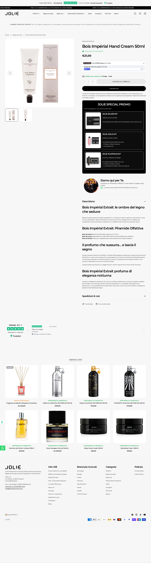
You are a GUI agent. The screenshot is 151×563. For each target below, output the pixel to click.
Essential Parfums (88, 41)
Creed (79, 477)
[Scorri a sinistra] (10, 73)
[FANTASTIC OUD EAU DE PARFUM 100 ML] (129, 381)
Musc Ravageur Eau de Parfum (57, 448)
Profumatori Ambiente (113, 481)
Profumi (108, 471)
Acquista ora (114, 88)
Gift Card (109, 491)
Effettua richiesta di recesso (57, 474)
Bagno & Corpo (17, 35)
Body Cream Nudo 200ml (93, 448)
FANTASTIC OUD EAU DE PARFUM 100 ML (129, 403)
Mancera (80, 481)
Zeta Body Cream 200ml (129, 448)
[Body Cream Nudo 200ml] (93, 426)
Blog (49, 504)
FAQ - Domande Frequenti (57, 481)
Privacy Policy (139, 471)
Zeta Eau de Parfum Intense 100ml (21, 448)
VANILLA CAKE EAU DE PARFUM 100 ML (57, 403)
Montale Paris (81, 484)
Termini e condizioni (55, 494)
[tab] (75, 359)
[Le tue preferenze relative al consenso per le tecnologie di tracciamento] (2, 422)
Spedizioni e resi (53, 497)
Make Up (109, 477)
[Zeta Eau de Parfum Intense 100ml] (21, 426)
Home (7, 35)
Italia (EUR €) (12, 514)
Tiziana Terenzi (82, 494)
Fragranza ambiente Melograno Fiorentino (21, 403)
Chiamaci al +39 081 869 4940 (15, 486)
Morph (79, 487)
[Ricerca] (135, 14)
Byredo (79, 474)
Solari (108, 484)
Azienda (51, 491)
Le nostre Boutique (54, 484)
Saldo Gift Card (53, 477)
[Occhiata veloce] (35, 369)
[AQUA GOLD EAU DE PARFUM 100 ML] (93, 381)
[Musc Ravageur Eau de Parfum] (57, 426)
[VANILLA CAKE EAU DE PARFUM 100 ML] (57, 381)
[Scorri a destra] (69, 73)
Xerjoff (79, 491)
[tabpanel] (75, 408)
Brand (108, 494)
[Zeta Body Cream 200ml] (129, 426)
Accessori (109, 487)
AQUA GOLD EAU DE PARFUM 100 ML (93, 403)
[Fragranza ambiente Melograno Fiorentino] (21, 381)
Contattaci (51, 500)
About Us (51, 487)
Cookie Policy (139, 474)
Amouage (80, 471)
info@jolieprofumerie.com (14, 488)
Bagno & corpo (111, 474)
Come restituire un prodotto (57, 471)
